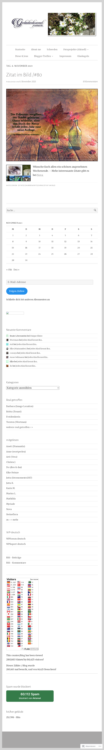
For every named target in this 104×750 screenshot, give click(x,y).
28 (91, 254)
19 (65, 248)
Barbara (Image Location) (19, 406)
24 (39, 254)
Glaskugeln (83, 56)
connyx (13, 353)
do (11, 366)
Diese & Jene (21, 56)
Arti (11, 344)
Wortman (14, 340)
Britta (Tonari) (14, 411)
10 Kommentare (90, 81)
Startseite (20, 49)
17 (39, 248)
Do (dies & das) (14, 467)
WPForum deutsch (15, 538)
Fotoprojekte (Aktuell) (74, 49)
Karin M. (10, 488)
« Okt (9, 269)
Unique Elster (36, 336)
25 (52, 254)
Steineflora (12, 514)
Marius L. (11, 493)
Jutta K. (10, 483)
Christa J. (11, 462)
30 (26, 260)
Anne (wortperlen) (16, 451)
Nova (40, 175)
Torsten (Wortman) (16, 422)
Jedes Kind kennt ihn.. (32, 340)
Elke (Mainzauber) (18, 348)
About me (36, 49)
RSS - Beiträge (13, 557)
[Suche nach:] (52, 210)
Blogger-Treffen (42, 56)
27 (78, 254)
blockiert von (33, 697)
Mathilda (11, 498)
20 (78, 248)
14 (91, 241)
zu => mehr (12, 519)
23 (26, 254)
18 (52, 248)
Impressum (65, 56)
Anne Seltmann (17, 357)
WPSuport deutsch (16, 544)
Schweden (52, 49)
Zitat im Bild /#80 (24, 75)
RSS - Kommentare (16, 562)
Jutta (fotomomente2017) (19, 477)
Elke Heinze (12, 472)
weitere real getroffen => (19, 427)
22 (13, 254)
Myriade (10, 504)
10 (39, 241)
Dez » (16, 269)
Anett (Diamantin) (15, 446)
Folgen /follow (16, 291)
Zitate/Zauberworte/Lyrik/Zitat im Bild (36, 185)
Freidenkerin (13, 416)
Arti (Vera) (11, 457)
